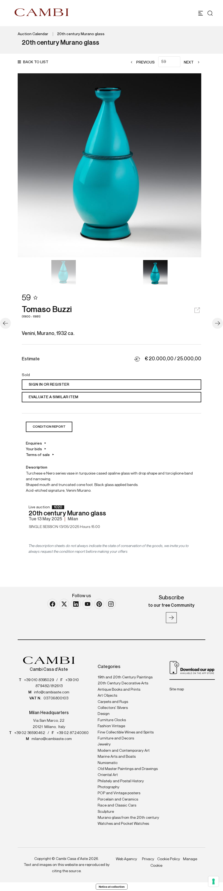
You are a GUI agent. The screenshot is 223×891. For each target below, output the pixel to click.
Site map (176, 689)
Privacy (148, 859)
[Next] (217, 323)
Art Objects (107, 695)
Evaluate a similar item (53, 397)
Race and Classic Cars (117, 805)
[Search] (210, 13)
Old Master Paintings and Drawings (128, 769)
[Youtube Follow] (87, 604)
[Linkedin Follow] (76, 604)
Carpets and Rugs (113, 702)
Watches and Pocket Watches (123, 824)
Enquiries (34, 443)
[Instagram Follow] (111, 604)
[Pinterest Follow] (99, 604)
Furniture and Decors (116, 738)
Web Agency (126, 859)
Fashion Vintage (111, 726)
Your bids (34, 449)
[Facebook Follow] (52, 604)
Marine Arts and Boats (117, 757)
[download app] (192, 667)
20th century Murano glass (80, 34)
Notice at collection (112, 886)
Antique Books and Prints (119, 689)
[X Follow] (64, 604)
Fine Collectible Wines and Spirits (126, 732)
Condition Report (49, 426)
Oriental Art (108, 775)
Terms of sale (38, 455)
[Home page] (41, 12)
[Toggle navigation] (200, 13)
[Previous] (5, 323)
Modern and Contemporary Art (124, 751)
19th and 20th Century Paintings (125, 677)
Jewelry (104, 744)
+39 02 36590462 (29, 733)
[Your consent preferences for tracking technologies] (213, 881)
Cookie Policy (168, 859)
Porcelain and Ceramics (118, 799)
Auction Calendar (33, 34)
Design (104, 714)
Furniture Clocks (112, 720)
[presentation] (27, 165)
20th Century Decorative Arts (123, 683)
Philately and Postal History (121, 781)
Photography (108, 787)
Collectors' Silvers (113, 708)
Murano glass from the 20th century (128, 818)
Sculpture (106, 812)
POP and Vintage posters (119, 793)
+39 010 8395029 (39, 680)
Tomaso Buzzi (47, 312)
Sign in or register (49, 384)
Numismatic (108, 763)
